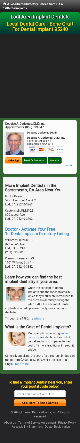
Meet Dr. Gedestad (34, 160)
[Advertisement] (40, 76)
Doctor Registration (57, 426)
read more (37, 318)
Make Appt (13, 160)
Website (54, 160)
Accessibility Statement (27, 426)
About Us (10, 422)
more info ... (69, 165)
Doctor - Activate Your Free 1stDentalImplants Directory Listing (37, 231)
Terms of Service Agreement (37, 422)
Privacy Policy (67, 422)
